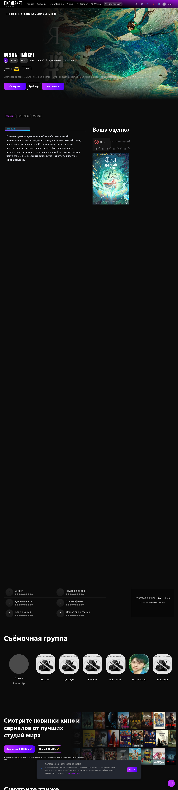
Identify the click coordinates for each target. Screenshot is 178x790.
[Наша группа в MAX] (141, 4)
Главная (30, 3)
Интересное (23, 116)
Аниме (70, 3)
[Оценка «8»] (121, 148)
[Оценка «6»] (114, 148)
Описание (12, 129)
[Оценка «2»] (99, 148)
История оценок (157, 602)
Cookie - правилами (72, 773)
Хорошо (132, 769)
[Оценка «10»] (128, 148)
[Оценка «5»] (110, 148)
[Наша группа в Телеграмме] (159, 4)
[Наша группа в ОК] (153, 4)
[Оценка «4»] (106, 148)
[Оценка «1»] (95, 148)
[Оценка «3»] (103, 148)
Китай (41, 60)
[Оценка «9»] (125, 148)
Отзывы (37, 116)
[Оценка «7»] (117, 148)
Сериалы (41, 3)
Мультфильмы (57, 3)
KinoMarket (13, 14)
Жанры (97, 3)
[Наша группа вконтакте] (147, 4)
